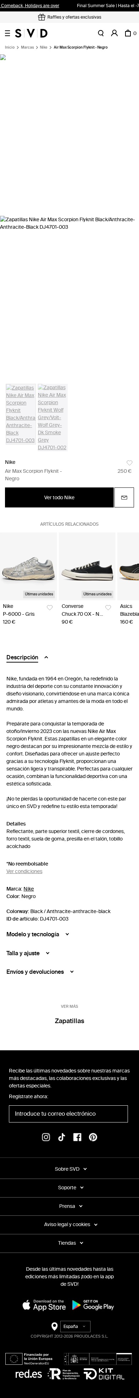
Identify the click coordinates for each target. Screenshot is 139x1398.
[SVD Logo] (31, 33)
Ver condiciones (24, 871)
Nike (43, 47)
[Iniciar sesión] (114, 33)
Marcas (27, 47)
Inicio (10, 47)
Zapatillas (69, 1021)
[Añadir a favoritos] (129, 462)
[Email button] (124, 497)
